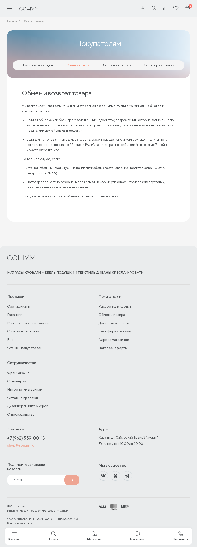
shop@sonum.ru (20, 445)
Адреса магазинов (113, 339)
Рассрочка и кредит (38, 65)
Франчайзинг (18, 373)
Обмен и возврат (78, 65)
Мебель (48, 272)
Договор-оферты (113, 348)
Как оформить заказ (158, 65)
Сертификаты (18, 306)
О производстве (21, 414)
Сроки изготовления (24, 331)
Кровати (33, 272)
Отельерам (16, 381)
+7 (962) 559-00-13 (26, 438)
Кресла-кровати (127, 272)
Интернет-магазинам (24, 389)
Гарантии (14, 314)
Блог (11, 339)
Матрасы (15, 272)
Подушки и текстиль (76, 272)
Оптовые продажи (22, 398)
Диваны (103, 272)
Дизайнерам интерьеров (27, 406)
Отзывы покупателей (24, 348)
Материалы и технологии (28, 323)
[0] (187, 8)
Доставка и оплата (117, 65)
